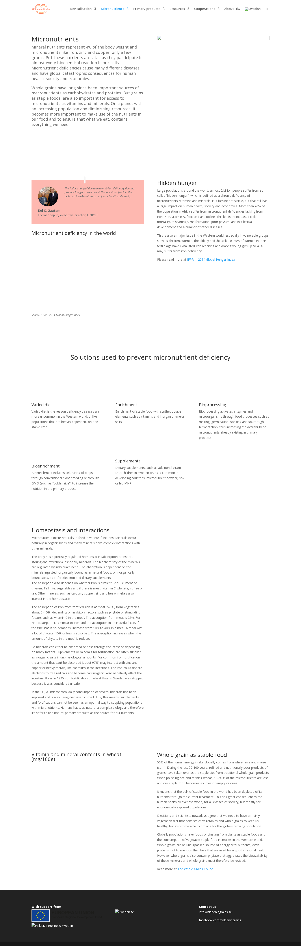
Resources (177, 9)
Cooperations (204, 9)
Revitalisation (81, 9)
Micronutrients (112, 9)
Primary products (146, 9)
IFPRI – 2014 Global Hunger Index (211, 259)
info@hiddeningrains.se (215, 912)
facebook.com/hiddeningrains (220, 920)
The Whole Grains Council (196, 869)
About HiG (232, 9)
